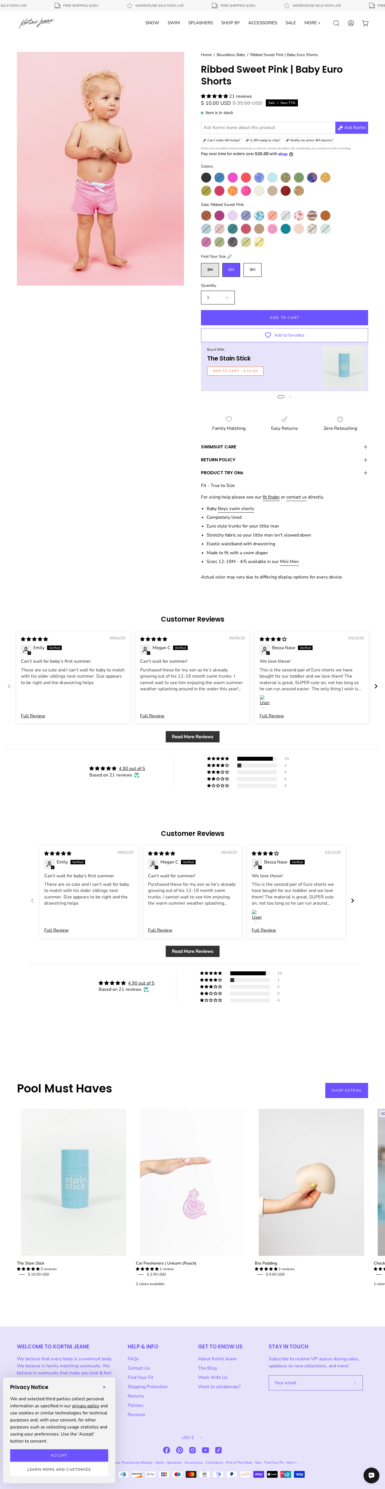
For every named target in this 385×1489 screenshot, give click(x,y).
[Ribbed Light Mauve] (219, 229)
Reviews (136, 1415)
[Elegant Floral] (246, 215)
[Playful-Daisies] (232, 191)
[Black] (206, 177)
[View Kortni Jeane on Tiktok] (218, 1450)
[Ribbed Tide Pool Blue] (285, 229)
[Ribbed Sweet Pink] (272, 229)
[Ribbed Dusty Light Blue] (206, 229)
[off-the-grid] (325, 177)
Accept (59, 1455)
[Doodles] (259, 177)
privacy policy (85, 1406)
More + (291, 1462)
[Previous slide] (9, 686)
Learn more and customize (59, 1469)
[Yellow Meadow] (259, 242)
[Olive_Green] (206, 191)
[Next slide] (375, 686)
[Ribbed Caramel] (325, 215)
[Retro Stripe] (312, 215)
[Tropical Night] (232, 242)
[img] (34, 639)
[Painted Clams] (299, 215)
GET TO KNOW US (220, 1346)
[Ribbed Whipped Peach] (299, 229)
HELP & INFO (143, 1346)
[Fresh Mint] (272, 177)
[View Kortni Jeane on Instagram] (192, 1450)
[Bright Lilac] (232, 215)
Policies (135, 1405)
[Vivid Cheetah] (246, 242)
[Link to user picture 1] (266, 701)
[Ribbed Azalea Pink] (246, 191)
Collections (214, 1462)
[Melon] (272, 215)
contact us (296, 497)
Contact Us (139, 1368)
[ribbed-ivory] (259, 191)
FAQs (133, 1359)
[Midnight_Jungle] (312, 177)
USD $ (188, 1437)
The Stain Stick (229, 358)
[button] (215, 96)
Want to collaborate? (219, 1387)
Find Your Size (213, 256)
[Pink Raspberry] (219, 191)
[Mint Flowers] (285, 215)
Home (206, 54)
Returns (136, 1396)
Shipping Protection (148, 1387)
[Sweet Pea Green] (219, 242)
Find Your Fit (140, 1377)
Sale (258, 1462)
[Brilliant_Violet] (232, 177)
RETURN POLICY (218, 460)
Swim (160, 1462)
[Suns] (206, 242)
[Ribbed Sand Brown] (259, 229)
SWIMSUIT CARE (218, 447)
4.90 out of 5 (132, 768)
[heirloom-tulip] (285, 177)
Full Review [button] (33, 716)
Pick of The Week (239, 1462)
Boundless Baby (231, 54)
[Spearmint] (325, 229)
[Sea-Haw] (312, 229)
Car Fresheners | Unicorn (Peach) (166, 1263)
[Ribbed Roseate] (246, 229)
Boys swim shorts (236, 509)
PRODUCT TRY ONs (222, 472)
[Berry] (219, 215)
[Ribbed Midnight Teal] (232, 229)
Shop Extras (347, 1090)
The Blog (207, 1368)
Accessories (194, 1462)
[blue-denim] (219, 177)
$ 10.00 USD (38, 1274)
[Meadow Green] (299, 177)
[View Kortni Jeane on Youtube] (205, 1450)
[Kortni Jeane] (36, 23)
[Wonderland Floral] (299, 191)
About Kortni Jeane (217, 1359)
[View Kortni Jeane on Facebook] (166, 1450)
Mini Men (289, 561)
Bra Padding (266, 1263)
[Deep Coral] (246, 177)
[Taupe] (272, 191)
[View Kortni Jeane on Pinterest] (179, 1450)
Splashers (174, 1462)
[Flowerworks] (259, 215)
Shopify (146, 1462)
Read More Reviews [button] (192, 737)
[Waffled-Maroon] (285, 191)
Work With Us (213, 1377)
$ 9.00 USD (275, 1274)
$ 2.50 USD (156, 1274)
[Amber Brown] (206, 215)
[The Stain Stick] (343, 367)
